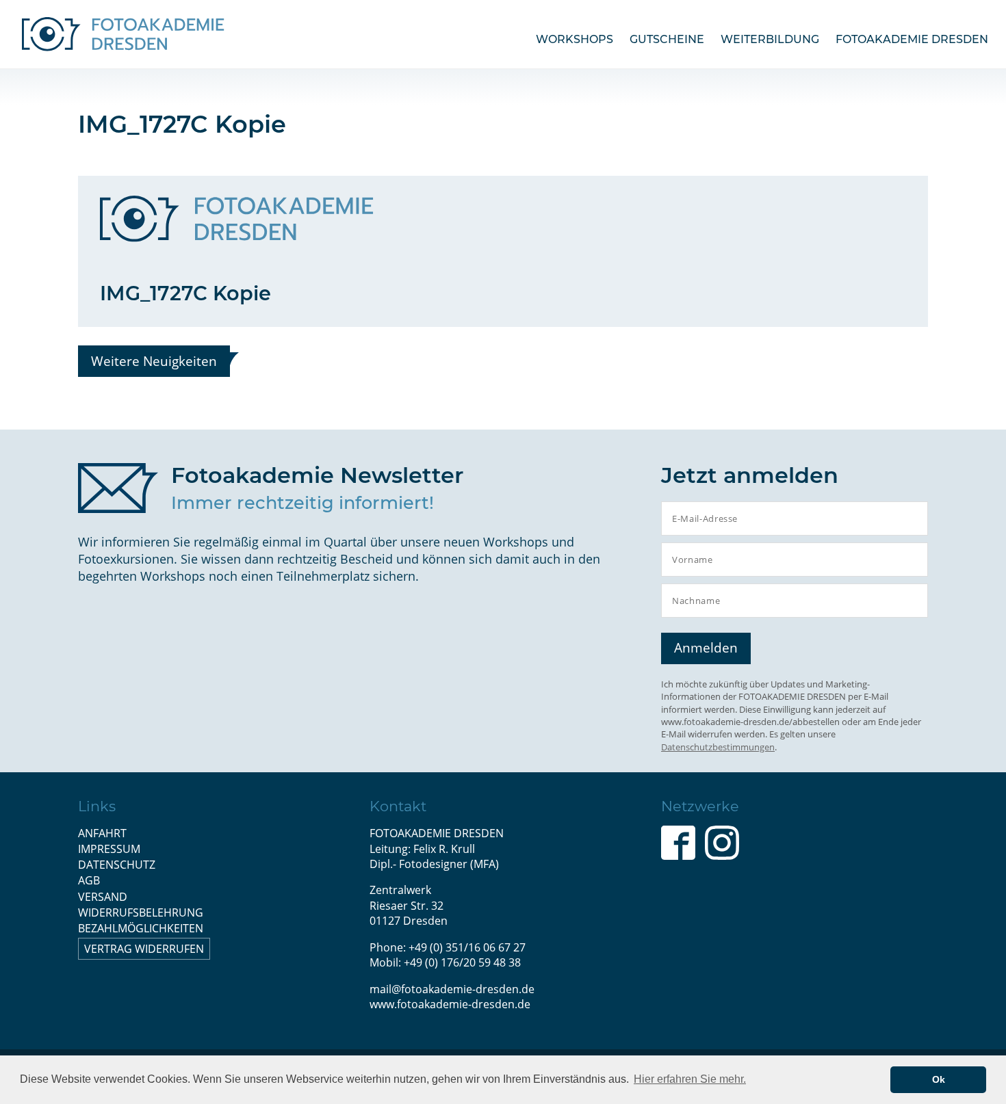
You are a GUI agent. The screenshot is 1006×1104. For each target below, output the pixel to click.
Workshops (574, 39)
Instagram (722, 843)
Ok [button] (938, 1079)
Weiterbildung (770, 39)
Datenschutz (116, 864)
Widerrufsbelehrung (140, 912)
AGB (89, 880)
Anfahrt (102, 833)
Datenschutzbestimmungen (718, 747)
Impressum (109, 848)
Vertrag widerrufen (144, 948)
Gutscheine (667, 39)
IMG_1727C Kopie (185, 293)
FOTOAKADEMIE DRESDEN (912, 39)
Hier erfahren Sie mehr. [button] (690, 1079)
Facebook (678, 843)
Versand (102, 896)
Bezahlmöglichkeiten (140, 928)
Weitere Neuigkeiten (154, 361)
